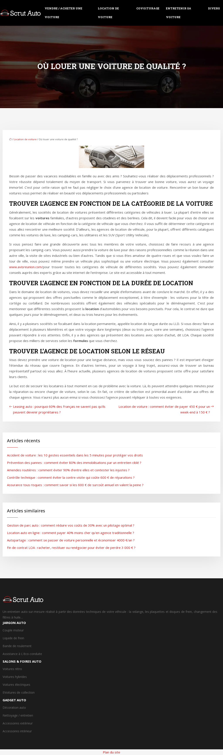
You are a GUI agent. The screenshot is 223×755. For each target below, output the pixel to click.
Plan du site (111, 752)
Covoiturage (147, 8)
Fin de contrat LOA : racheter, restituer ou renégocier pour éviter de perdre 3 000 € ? (71, 547)
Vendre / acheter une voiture (63, 12)
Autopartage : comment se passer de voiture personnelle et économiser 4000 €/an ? (71, 540)
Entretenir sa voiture (178, 12)
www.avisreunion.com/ (26, 267)
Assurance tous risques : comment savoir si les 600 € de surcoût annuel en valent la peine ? (75, 485)
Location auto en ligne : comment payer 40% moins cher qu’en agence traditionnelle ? (70, 532)
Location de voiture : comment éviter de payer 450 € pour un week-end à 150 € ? (164, 409)
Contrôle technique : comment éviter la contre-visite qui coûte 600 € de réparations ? (71, 477)
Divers (214, 8)
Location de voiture (108, 12)
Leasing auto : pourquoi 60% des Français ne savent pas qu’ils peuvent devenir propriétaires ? (59, 409)
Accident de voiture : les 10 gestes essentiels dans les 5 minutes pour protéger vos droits (75, 455)
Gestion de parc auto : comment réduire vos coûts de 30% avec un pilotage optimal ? (70, 525)
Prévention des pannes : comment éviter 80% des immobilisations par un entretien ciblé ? (74, 462)
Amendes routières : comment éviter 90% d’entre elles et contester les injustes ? (68, 470)
